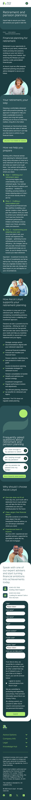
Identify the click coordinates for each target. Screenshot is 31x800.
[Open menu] (26, 3)
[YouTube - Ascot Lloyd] (24, 795)
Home (4, 32)
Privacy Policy (11, 698)
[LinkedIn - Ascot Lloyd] (10, 795)
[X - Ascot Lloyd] (17, 795)
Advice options (12, 32)
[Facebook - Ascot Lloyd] (4, 795)
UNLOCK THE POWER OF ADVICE (15, 141)
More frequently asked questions (14, 476)
